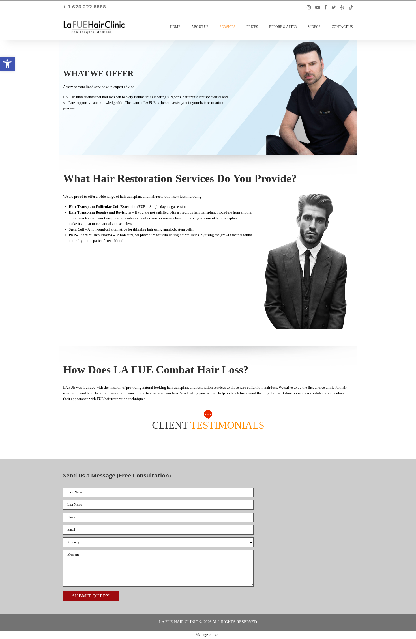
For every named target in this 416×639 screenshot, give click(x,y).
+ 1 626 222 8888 (84, 7)
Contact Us (342, 27)
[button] (7, 64)
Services (227, 27)
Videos (314, 27)
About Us (200, 27)
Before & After (283, 27)
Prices (252, 27)
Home (175, 27)
